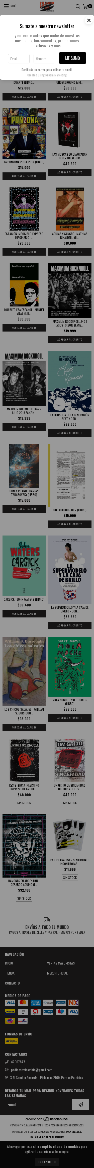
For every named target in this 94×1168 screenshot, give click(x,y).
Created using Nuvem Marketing (47, 75)
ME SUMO (72, 58)
